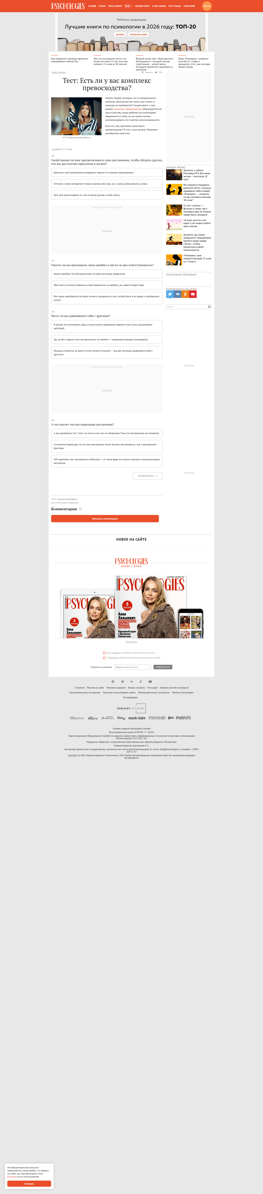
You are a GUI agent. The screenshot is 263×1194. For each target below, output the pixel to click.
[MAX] (113, 681)
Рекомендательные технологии (154, 692)
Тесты (207, 6)
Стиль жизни (159, 6)
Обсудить (149, 72)
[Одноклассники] (141, 681)
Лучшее (92, 6)
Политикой (113, 657)
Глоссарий (189, 6)
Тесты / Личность (59, 72)
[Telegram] (122, 681)
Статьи (102, 6)
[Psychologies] (68, 6)
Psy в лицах (174, 6)
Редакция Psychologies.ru (67, 499)
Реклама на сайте (95, 687)
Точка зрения (115, 6)
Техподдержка (130, 697)
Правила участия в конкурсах (174, 687)
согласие (115, 652)
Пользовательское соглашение (84, 692)
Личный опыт (142, 6)
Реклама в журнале (116, 687)
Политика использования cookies (119, 692)
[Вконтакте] (131, 681)
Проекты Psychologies (183, 692)
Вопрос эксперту (136, 687)
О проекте (79, 687)
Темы (127, 6)
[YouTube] (150, 681)
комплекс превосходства (128, 109)
